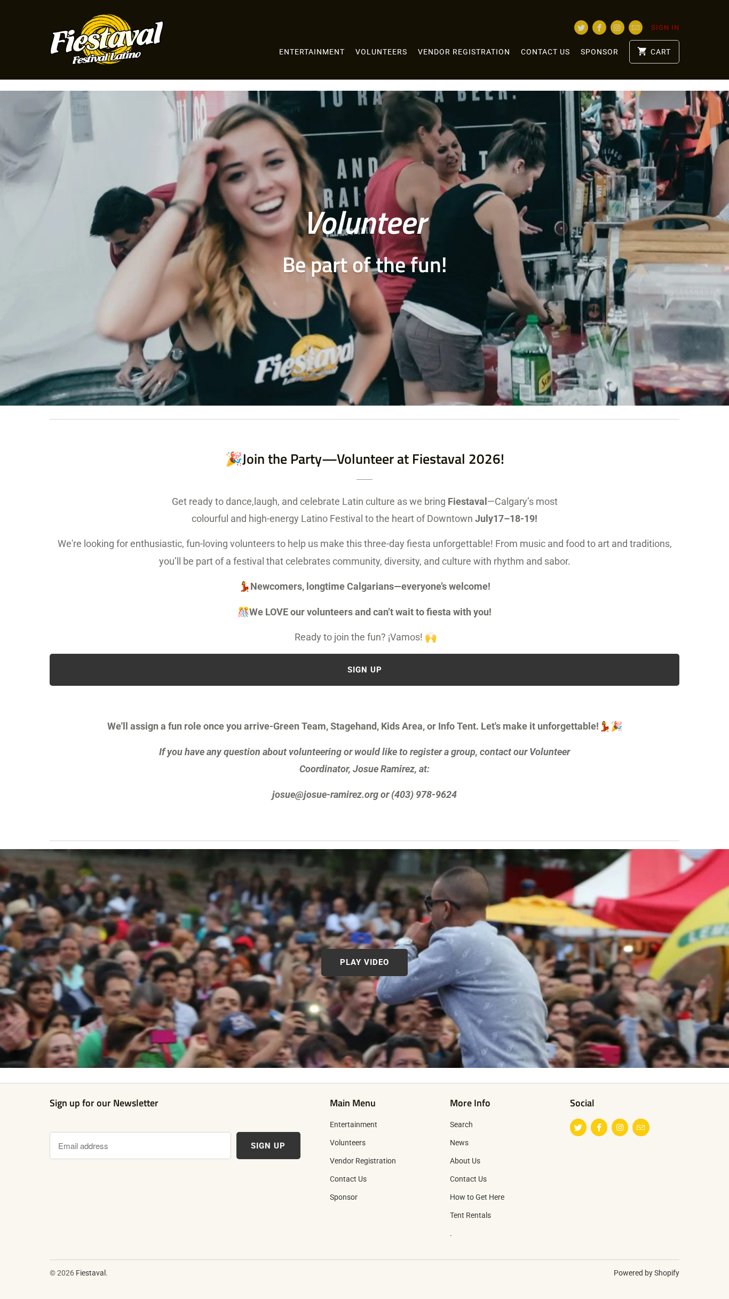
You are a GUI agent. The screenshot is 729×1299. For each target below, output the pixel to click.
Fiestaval (91, 1273)
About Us (465, 1161)
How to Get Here (477, 1197)
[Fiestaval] (124, 40)
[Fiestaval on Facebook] (599, 27)
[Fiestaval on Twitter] (581, 27)
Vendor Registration (464, 51)
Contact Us (545, 51)
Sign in (665, 27)
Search (461, 1124)
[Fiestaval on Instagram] (617, 27)
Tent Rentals (470, 1215)
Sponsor (600, 51)
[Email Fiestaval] (636, 27)
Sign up (364, 670)
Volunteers (381, 51)
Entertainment (312, 51)
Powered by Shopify (646, 1273)
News (459, 1142)
